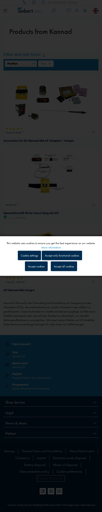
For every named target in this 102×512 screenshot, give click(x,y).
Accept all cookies (64, 266)
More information (51, 247)
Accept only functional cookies (62, 255)
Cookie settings (29, 255)
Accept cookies (36, 266)
